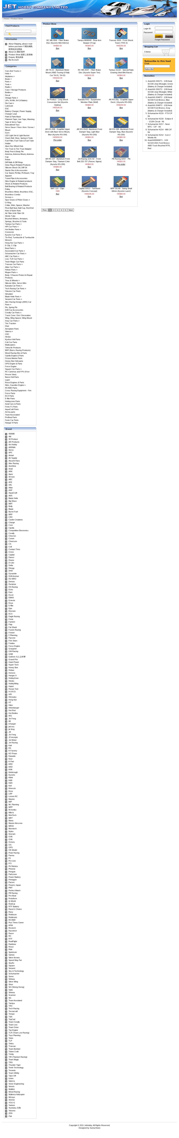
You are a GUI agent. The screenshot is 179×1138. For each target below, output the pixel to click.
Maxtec (12, 799)
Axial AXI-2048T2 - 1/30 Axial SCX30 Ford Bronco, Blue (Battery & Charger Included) (160, 100)
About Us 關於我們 (17, 52)
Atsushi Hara (14, 461)
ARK (10, 471)
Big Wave (13, 501)
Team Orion (14, 1027)
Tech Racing (14, 1008)
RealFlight (13, 941)
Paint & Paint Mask (13, 117)
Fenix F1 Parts (11, 407)
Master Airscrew (15, 823)
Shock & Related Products (16, 184)
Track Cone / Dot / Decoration (18, 315)
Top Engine (13, 1030)
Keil (10, 786)
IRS (10, 716)
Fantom (12, 622)
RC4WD (12, 920)
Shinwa (12, 979)
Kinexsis (12, 788)
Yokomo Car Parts (13, 291)
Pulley (7, 189)
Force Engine (10, 366)
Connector (9, 232)
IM (10, 721)
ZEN (10, 1113)
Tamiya (12, 1003)
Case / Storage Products (15, 90)
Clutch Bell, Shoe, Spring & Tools (19, 138)
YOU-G (12, 1103)
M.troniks (12, 810)
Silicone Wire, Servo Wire (15, 283)
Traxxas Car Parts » (14, 264)
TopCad (12, 1019)
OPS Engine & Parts (13, 364)
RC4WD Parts (11, 388)
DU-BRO (12, 579)
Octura (12, 842)
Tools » (8, 84)
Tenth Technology (16, 1068)
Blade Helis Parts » (13, 296)
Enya (11, 603)
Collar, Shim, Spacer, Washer (17, 205)
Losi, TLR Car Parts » (14, 259)
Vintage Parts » (11, 98)
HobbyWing (13, 683)
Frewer (12, 633)
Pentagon (13, 880)
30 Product (13, 439)
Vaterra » (9, 331)
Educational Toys (12, 125)
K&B (10, 780)
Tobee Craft (14, 1051)
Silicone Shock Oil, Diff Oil (16, 167)
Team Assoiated (15, 1000)
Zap (10, 1116)
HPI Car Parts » (12, 227)
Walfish (12, 1089)
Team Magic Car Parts (14, 262)
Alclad (11, 455)
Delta (11, 565)
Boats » (8, 79)
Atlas (11, 488)
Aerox (11, 450)
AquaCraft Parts (12, 409)
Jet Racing (13, 743)
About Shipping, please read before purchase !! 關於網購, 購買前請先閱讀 (21, 46)
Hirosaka (12, 697)
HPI (10, 694)
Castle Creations (16, 520)
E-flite (11, 606)
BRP (10, 514)
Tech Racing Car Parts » (15, 288)
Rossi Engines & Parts (14, 382)
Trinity (11, 1054)
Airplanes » (10, 76)
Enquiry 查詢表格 (16, 57)
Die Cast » (9, 103)
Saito (11, 990)
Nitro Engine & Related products (18, 181)
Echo (11, 590)
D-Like (11, 563)
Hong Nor (13, 700)
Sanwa (11, 955)
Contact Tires (14, 549)
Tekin (11, 1038)
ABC (10, 479)
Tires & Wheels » (12, 280)
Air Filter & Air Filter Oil (14, 213)
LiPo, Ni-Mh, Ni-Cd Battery (16, 100)
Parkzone (13, 874)
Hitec (11, 705)
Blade (11, 509)
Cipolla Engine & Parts (14, 356)
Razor (11, 933)
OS (10, 845)
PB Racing (13, 893)
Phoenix (12, 869)
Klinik (11, 777)
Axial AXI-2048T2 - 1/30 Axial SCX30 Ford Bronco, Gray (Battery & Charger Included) (160, 108)
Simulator (9, 294)
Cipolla (11, 528)
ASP (10, 490)
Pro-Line (12, 861)
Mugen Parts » (11, 272)
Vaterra (12, 1081)
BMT (11, 504)
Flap (10, 624)
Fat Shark (13, 627)
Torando (12, 1070)
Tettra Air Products (13, 348)
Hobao (11, 670)
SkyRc (11, 963)
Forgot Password (162, 40)
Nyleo (11, 831)
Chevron (12, 536)
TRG (11, 1062)
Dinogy (12, 568)
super (7, 380)
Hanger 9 (12, 675)
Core (11, 525)
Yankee (12, 1105)
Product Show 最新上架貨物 (21, 55)
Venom (11, 1086)
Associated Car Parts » (15, 251)
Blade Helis (13, 498)
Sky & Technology (16, 971)
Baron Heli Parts (12, 377)
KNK (10, 769)
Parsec (12, 882)
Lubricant (9, 106)
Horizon (12, 673)
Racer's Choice (15, 909)
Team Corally (14, 1022)
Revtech (12, 928)
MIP (10, 802)
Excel (11, 595)
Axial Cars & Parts (13, 404)
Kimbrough (13, 772)
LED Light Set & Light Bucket (17, 135)
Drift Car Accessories (14, 310)
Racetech (13, 931)
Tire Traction (10, 323)
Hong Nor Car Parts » (14, 243)
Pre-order (57, 140)
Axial (11, 469)
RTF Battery (14, 906)
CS (10, 544)
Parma (11, 855)
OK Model (13, 850)
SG (10, 998)
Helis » (8, 74)
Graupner (13, 649)
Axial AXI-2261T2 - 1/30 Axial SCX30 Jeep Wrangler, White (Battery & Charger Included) (160, 92)
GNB (11, 654)
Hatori (11, 686)
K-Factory (13, 751)
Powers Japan (15, 885)
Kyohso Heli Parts (12, 339)
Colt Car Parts (11, 342)
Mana (11, 821)
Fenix (11, 619)
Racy (11, 912)
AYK (10, 482)
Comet (11, 538)
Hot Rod (12, 710)
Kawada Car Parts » (13, 286)
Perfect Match (14, 890)
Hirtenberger (14, 708)
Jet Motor (13, 740)
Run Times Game (16, 922)
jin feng (12, 729)
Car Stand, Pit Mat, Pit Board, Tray (19, 173)
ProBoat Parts (11, 417)
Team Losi (13, 1025)
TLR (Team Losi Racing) (19, 1033)
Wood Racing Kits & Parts (16, 353)
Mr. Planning (14, 804)
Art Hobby (13, 444)
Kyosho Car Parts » (13, 235)
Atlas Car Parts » (12, 267)
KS (10, 748)
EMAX (11, 598)
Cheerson (13, 541)
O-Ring (8, 203)
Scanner (12, 995)
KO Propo (13, 753)
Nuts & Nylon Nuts (13, 211)
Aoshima (12, 466)
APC (10, 453)
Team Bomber (14, 1049)
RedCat (12, 904)
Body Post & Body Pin (14, 151)
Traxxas (12, 1046)
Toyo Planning (14, 1035)
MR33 (11, 826)
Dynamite (13, 573)
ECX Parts (9, 396)
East (10, 592)
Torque (12, 1014)
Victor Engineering (16, 1084)
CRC (7, 334)
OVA (10, 837)
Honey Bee (13, 667)
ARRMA (12, 447)
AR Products (14, 442)
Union (11, 1078)
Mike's (11, 812)
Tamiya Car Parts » (13, 224)
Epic (10, 608)
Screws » (9, 197)
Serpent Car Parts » (13, 299)
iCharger (12, 724)
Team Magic (14, 1060)
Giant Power (14, 662)
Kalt (10, 745)
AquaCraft (13, 493)
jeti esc (12, 727)
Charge (12, 522)
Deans (11, 560)
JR (10, 732)
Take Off (12, 1076)
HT (10, 702)
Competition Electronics (18, 530)
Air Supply (13, 458)
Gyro (7, 133)
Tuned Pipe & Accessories (16, 178)
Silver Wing (13, 982)
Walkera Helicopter (17, 1094)
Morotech (13, 829)
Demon (12, 582)
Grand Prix (13, 659)
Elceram (12, 611)
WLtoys (12, 1097)
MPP (11, 807)
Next (71, 210)
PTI (10, 863)
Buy (57, 48)
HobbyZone (14, 678)
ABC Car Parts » (12, 256)
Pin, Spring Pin (11, 307)
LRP (10, 794)
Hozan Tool (13, 689)
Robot (7, 159)
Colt (10, 547)
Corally (12, 533)
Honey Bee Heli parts (14, 361)
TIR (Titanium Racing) (18, 1057)
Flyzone (12, 638)
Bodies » (8, 92)
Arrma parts (10, 412)
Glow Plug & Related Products (18, 165)
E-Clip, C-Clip (10, 245)
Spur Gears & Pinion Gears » (17, 200)
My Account (14, 60)
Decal (7, 95)
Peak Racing (14, 853)
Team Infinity (14, 1073)
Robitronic (13, 917)
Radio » (8, 87)
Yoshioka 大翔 (15, 1108)
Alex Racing (14, 463)
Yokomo (12, 1111)
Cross (11, 552)
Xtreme (12, 1100)
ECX (10, 614)
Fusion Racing (15, 630)
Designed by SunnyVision (89, 1128)
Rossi (11, 947)
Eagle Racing (14, 616)
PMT (11, 888)
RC (10, 936)
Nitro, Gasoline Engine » (15, 385)
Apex (11, 474)
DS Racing (13, 587)
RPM (11, 925)
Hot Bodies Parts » (13, 229)
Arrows (12, 477)
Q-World (12, 901)
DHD (11, 571)
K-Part (11, 761)
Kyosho (12, 775)
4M (10, 436)
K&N (10, 783)
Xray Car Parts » (12, 321)
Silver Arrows (14, 958)
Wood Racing (14, 1092)
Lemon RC (13, 796)
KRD (11, 764)
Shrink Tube (10, 216)
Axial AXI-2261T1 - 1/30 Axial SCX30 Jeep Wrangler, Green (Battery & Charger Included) (160, 84)
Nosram (12, 834)
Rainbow (12, 944)
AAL (10, 485)
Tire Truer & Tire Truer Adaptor (18, 149)
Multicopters (10, 345)
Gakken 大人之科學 (17, 657)
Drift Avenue (14, 576)
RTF (10, 939)
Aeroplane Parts (12, 329)
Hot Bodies (13, 713)
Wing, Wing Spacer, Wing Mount (18, 318)
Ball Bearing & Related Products (18, 186)
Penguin (12, 872)
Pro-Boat (12, 896)
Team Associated (12, 415)
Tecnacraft (13, 1011)
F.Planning (13, 635)
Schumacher (14, 974)
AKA (10, 496)
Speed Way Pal (15, 960)
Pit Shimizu (13, 866)
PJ (10, 858)
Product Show (17, 19)
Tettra (11, 1043)
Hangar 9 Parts (11, 423)
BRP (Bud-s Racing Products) (18, 350)
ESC (7, 109)
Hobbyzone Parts (12, 401)
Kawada (12, 756)
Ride (10, 949)
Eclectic (12, 600)
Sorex (11, 976)
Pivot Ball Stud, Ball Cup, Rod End (19, 208)
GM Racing (13, 651)
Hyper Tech (14, 665)
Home (6, 19)
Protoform (13, 898)
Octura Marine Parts (13, 358)
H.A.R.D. (12, 692)
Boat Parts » (10, 248)
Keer (11, 759)
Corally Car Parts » (13, 313)
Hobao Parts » (11, 270)
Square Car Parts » (13, 369)
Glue (7, 326)
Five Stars (13, 641)
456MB (12, 434)
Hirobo (8, 337)
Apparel (8, 176)
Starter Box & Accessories (16, 170)
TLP (10, 1041)
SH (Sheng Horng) (16, 987)
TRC (11, 1006)
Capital (11, 555)
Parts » (8, 82)
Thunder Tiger (15, 1065)
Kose (11, 791)
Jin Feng (12, 719)
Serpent (12, 968)
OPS (11, 847)
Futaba (12, 643)
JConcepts (13, 737)
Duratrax (12, 584)
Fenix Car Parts (12, 420)
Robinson (13, 914)
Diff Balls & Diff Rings (14, 162)
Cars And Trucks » (13, 71)
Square (12, 966)
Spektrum (13, 952)
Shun (11, 984)
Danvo (11, 557)
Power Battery (15, 877)
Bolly (11, 506)
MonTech (12, 815)
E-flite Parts (10, 398)
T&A (10, 1017)
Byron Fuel (13, 512)
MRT (11, 818)
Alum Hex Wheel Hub (14, 146)
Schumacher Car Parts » (15, 253)
